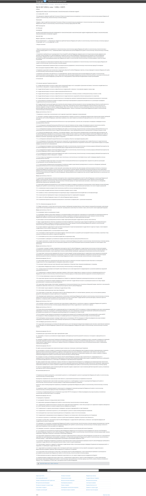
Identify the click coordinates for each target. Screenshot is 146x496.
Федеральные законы (91, 475)
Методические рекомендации (42, 482)
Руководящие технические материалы (69, 487)
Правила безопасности (91, 485)
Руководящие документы (66, 482)
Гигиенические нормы (66, 478)
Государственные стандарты (92, 478)
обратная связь (106, 494)
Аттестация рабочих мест (42, 478)
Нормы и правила (65, 485)
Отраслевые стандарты (41, 487)
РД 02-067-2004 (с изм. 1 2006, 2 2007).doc (49, 463)
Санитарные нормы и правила (68, 489)
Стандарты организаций (41, 489)
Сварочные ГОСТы (40, 475)
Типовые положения (65, 475)
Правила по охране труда (92, 487)
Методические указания (91, 480)
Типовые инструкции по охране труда (44, 485)
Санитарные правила (91, 482)
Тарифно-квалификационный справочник (45, 480)
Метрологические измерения (67, 480)
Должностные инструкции (92, 489)
